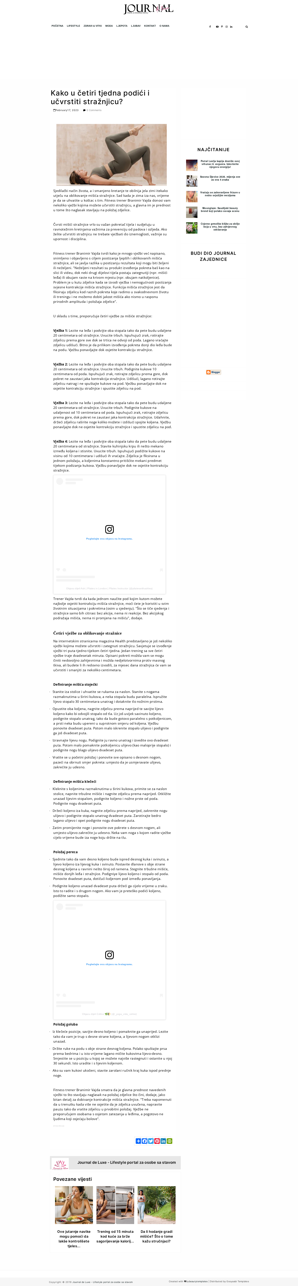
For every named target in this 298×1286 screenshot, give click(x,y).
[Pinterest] (156, 1141)
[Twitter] (149, 1141)
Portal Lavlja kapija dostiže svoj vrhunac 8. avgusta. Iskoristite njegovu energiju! (220, 164)
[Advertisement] (103, 55)
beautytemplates (198, 1281)
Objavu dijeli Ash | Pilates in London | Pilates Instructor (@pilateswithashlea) (109, 588)
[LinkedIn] (162, 1141)
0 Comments (94, 110)
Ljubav (136, 25)
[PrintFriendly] (168, 1141)
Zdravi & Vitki (93, 25)
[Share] (137, 1141)
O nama (164, 25)
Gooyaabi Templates (237, 1281)
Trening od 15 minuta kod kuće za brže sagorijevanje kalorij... (115, 1236)
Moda (109, 25)
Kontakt (150, 25)
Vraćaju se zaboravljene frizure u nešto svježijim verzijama (220, 194)
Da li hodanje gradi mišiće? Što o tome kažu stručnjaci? (156, 1236)
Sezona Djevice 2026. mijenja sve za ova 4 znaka (220, 178)
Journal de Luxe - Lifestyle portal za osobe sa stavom (102, 1282)
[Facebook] (143, 1141)
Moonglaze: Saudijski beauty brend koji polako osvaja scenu (220, 209)
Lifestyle (73, 25)
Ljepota (121, 25)
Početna (57, 25)
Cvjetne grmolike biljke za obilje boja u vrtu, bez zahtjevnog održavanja (220, 226)
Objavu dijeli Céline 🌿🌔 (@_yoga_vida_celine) (109, 1014)
